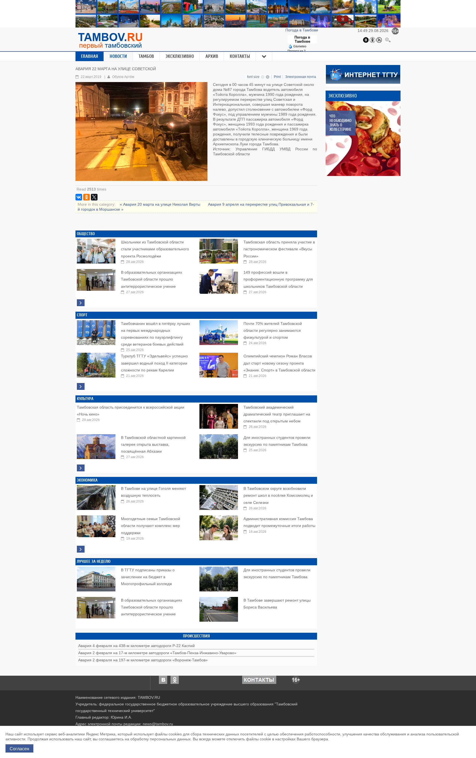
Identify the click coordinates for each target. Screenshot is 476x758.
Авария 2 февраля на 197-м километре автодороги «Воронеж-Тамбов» (143, 660)
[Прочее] (264, 56)
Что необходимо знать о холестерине (340, 123)
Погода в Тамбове (302, 30)
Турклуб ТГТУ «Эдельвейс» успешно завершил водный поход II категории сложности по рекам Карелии (154, 363)
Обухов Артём (123, 77)
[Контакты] (259, 679)
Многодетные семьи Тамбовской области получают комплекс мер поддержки (150, 526)
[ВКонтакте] (78, 197)
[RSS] (379, 39)
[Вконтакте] (366, 39)
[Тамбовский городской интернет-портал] (109, 40)
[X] (94, 197)
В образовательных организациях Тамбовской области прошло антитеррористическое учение (151, 279)
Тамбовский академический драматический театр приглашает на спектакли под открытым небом (277, 414)
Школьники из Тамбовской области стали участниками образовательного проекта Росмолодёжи (155, 249)
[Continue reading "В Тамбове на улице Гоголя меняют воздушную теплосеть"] (96, 496)
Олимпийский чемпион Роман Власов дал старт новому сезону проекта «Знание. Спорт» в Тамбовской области (279, 363)
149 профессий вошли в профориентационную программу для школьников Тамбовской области (278, 279)
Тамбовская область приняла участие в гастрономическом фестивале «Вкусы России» (279, 249)
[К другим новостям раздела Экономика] (81, 549)
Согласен (19, 748)
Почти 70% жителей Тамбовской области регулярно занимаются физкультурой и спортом (273, 330)
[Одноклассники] (372, 39)
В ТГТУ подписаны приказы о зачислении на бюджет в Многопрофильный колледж (148, 577)
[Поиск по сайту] (388, 39)
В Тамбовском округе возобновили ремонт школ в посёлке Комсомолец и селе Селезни (278, 495)
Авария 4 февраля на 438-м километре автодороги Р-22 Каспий (136, 645)
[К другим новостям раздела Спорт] (81, 386)
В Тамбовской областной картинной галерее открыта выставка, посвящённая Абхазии (153, 444)
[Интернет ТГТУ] (363, 74)
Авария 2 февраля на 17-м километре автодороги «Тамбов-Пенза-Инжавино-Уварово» (157, 653)
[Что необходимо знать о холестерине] (363, 138)
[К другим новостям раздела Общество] (81, 302)
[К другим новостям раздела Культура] (81, 467)
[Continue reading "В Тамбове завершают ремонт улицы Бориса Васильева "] (218, 608)
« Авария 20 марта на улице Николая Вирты (160, 204)
